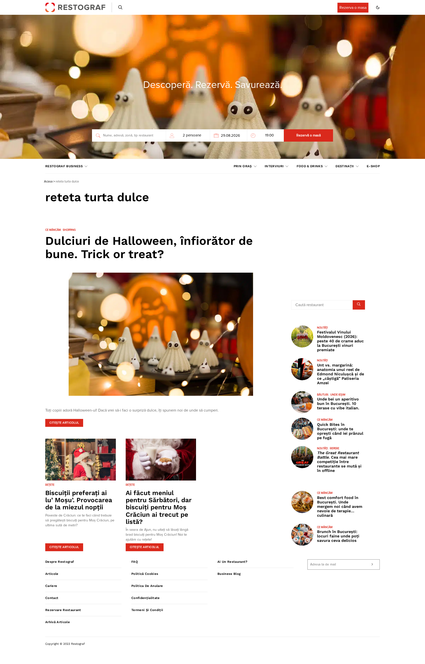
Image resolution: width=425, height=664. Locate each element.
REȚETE (49, 484)
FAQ (134, 562)
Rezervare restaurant (63, 610)
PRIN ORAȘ (243, 166)
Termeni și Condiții (147, 610)
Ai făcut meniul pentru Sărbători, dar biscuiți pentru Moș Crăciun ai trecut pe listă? (159, 507)
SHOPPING (69, 230)
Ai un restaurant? (232, 562)
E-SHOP (373, 166)
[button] (378, 7)
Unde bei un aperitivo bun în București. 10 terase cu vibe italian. (338, 403)
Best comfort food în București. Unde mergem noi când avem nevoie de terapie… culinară (339, 506)
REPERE (334, 448)
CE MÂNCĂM (53, 230)
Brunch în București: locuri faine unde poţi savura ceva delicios (338, 536)
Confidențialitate (145, 598)
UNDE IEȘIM (337, 394)
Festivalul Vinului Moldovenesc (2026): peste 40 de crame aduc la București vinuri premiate (340, 341)
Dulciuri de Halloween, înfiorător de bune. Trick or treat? (149, 247)
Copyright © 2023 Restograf (65, 643)
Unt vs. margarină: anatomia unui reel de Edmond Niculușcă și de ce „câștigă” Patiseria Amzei (340, 374)
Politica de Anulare (147, 586)
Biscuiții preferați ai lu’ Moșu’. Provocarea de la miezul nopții (78, 500)
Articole (52, 574)
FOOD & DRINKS (310, 166)
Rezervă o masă (308, 135)
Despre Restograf (59, 562)
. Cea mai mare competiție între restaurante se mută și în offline (339, 462)
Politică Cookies (144, 574)
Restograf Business (64, 166)
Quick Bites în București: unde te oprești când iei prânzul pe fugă (340, 431)
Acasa (48, 181)
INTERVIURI (274, 166)
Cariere (51, 586)
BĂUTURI (322, 394)
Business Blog (229, 574)
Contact (51, 598)
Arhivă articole (57, 622)
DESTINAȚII (344, 166)
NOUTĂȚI (322, 327)
